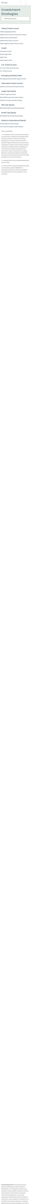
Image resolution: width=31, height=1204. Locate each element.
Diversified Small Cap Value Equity (11, 116)
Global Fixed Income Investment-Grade (13, 34)
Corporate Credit (5, 51)
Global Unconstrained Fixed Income (12, 86)
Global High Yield (5, 54)
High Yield (3, 57)
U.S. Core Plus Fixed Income (9, 68)
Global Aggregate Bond (8, 32)
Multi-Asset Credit (6, 60)
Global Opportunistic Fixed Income (11, 43)
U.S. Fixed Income (6, 71)
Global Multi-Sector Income (9, 40)
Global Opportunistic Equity (9, 123)
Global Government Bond (8, 37)
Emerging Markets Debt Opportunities (13, 79)
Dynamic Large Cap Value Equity (11, 100)
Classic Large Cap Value (8, 94)
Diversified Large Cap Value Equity (11, 97)
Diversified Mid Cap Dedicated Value (12, 108)
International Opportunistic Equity (11, 126)
